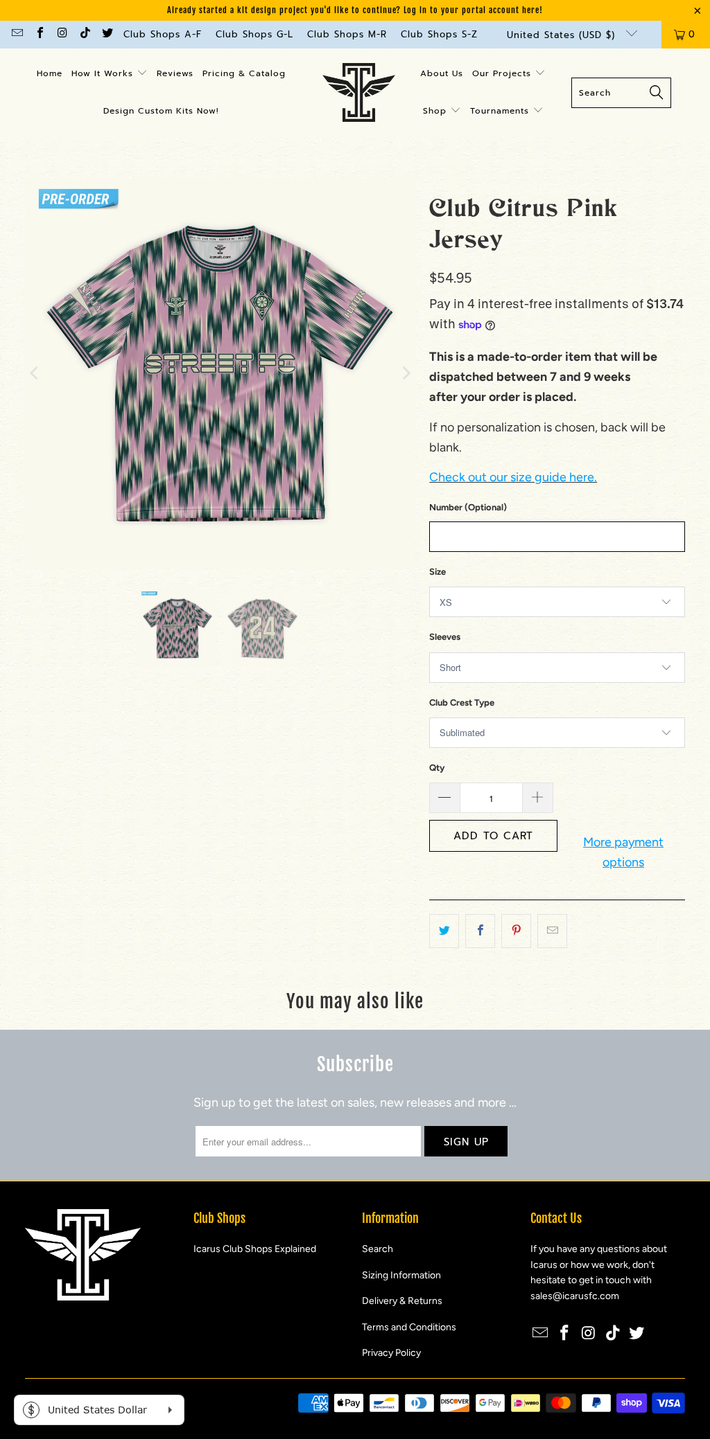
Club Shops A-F (162, 34)
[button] (109, 74)
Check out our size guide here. (513, 477)
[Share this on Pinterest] (516, 931)
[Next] (405, 374)
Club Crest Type (461, 702)
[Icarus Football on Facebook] (39, 34)
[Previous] (35, 374)
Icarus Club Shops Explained (254, 1249)
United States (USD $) (563, 35)
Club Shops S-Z (439, 34)
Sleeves (444, 637)
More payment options (623, 852)
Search (377, 1249)
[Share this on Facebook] (480, 931)
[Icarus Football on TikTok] (84, 34)
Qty (436, 767)
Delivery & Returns (402, 1301)
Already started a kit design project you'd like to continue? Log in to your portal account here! (355, 10)
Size (437, 571)
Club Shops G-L (254, 34)
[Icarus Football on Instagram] (61, 34)
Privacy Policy (391, 1353)
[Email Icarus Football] (16, 34)
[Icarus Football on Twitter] (107, 34)
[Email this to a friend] (552, 931)
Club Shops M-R (347, 34)
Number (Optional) (468, 507)
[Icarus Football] (358, 93)
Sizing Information (401, 1275)
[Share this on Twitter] (444, 931)
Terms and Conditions (409, 1327)
